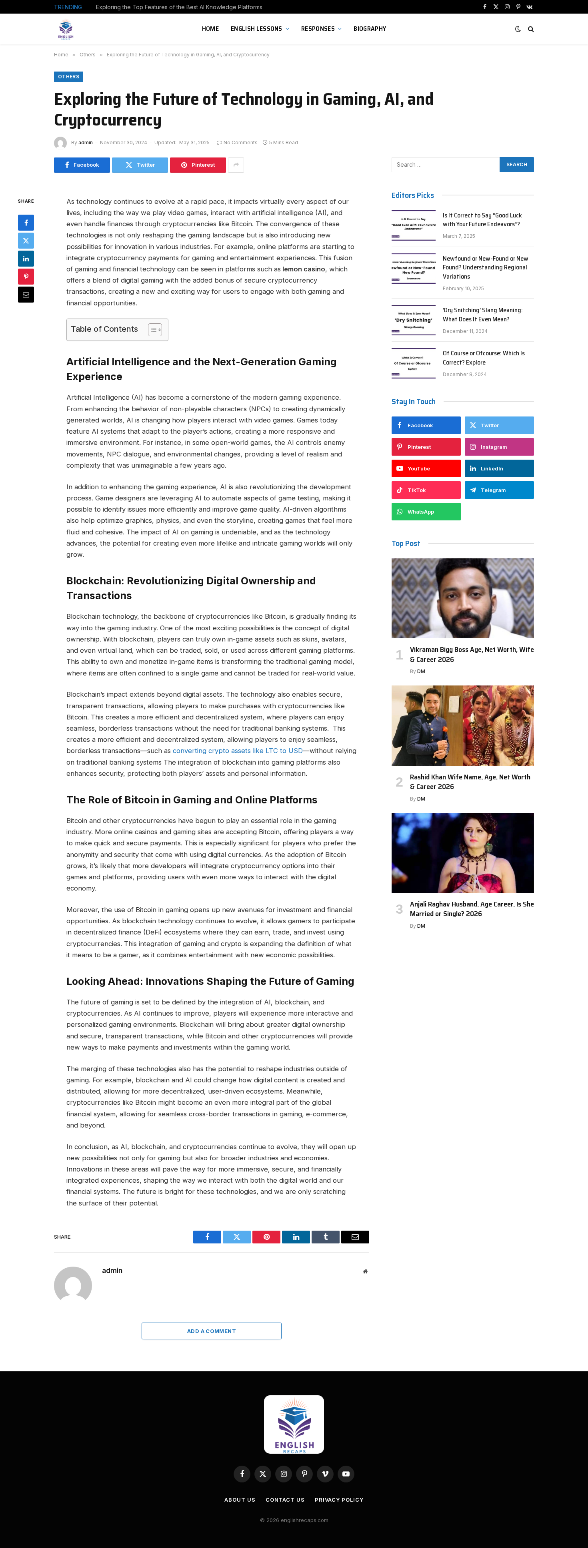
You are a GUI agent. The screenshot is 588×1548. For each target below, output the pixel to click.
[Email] (26, 294)
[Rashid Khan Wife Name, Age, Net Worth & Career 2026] (463, 725)
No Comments (241, 142)
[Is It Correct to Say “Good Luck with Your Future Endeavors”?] (414, 225)
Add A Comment (211, 1331)
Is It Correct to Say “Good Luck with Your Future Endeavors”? (482, 220)
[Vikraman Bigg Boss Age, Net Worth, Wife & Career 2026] (463, 598)
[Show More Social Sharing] (236, 165)
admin (85, 142)
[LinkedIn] (26, 258)
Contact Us (285, 1499)
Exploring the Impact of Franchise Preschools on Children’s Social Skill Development (186, 7)
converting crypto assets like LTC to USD (238, 751)
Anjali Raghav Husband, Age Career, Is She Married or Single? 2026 (472, 909)
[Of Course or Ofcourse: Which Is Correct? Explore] (414, 363)
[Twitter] (26, 240)
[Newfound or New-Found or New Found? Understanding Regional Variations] (414, 268)
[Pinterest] (26, 276)
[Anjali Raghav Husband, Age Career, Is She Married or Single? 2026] (463, 853)
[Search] (530, 29)
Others (68, 77)
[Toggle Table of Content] (151, 330)
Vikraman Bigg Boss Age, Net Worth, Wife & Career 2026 (472, 654)
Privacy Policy (339, 1499)
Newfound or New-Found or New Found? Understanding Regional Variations (485, 268)
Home (210, 29)
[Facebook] (26, 222)
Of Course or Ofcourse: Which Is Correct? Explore (484, 358)
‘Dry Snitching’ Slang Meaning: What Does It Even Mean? (483, 315)
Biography (370, 29)
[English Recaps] (66, 29)
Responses (318, 29)
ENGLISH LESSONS (256, 29)
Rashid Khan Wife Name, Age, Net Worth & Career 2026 (470, 782)
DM (421, 671)
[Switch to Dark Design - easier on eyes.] (518, 29)
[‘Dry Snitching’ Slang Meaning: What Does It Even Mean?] (414, 320)
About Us (239, 1499)
